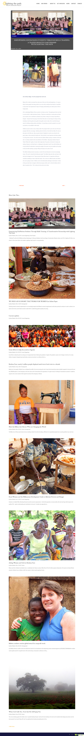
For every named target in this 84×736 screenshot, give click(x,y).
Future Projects (33, 235)
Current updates (14, 316)
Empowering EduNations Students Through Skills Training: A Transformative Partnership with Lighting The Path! (42, 232)
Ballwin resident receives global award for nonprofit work (27, 643)
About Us (52, 3)
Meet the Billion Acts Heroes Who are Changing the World (27, 427)
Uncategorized (24, 304)
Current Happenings (25, 235)
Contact (73, 3)
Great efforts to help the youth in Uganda (22, 350)
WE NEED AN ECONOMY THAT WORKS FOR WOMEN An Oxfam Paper (33, 301)
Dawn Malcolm (12, 235)
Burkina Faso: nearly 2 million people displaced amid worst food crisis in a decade (34, 364)
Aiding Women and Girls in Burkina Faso (22, 563)
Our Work (44, 3)
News (68, 3)
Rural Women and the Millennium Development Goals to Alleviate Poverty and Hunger (36, 497)
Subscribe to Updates (28, 176)
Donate (80, 3)
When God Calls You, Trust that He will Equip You (25, 712)
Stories (23, 429)
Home (38, 3)
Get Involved (61, 3)
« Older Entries (11, 726)
